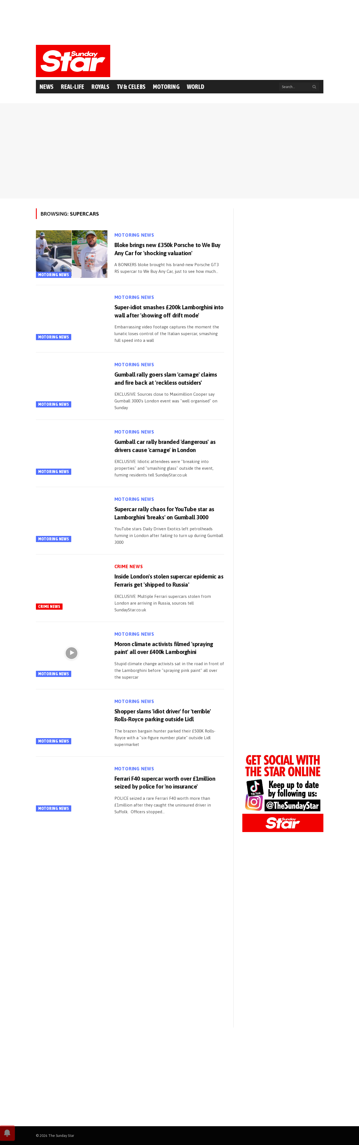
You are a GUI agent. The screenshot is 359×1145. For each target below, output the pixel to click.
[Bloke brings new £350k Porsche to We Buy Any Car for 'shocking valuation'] (71, 254)
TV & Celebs (131, 86)
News (47, 86)
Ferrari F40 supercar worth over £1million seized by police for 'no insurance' (164, 782)
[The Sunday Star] (73, 61)
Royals (100, 86)
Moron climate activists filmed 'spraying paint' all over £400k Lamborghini (163, 648)
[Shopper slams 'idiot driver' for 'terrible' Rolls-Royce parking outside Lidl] (71, 720)
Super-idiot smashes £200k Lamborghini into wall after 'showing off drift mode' (169, 311)
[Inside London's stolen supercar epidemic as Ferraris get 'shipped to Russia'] (71, 585)
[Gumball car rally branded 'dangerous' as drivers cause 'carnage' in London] (71, 451)
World (195, 86)
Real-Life (72, 86)
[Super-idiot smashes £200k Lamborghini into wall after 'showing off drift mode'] (71, 316)
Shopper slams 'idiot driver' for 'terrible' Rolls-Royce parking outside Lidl (162, 715)
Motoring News (53, 274)
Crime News (49, 606)
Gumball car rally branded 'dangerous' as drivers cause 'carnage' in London (165, 445)
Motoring (166, 86)
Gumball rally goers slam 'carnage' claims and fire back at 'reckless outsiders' (165, 378)
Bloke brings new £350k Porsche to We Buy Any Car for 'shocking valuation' (167, 248)
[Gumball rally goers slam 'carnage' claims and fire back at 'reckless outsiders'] (71, 383)
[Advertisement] (179, 21)
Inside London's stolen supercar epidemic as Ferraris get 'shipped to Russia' (169, 580)
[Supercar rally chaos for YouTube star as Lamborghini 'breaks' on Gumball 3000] (71, 518)
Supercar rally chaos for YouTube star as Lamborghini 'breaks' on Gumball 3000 (164, 513)
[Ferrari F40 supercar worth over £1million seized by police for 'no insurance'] (71, 788)
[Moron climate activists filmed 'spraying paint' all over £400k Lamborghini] (71, 653)
